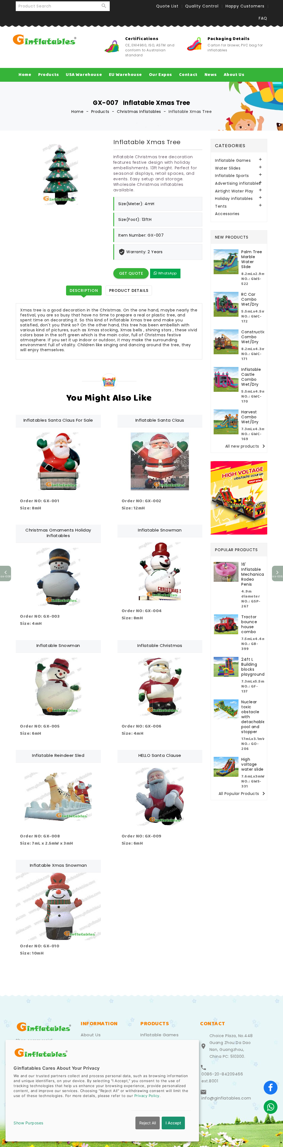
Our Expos (160, 75)
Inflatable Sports (232, 175)
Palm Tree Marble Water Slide (251, 259)
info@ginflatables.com (226, 1098)
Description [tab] (84, 290)
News (211, 75)
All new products (246, 446)
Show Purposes (28, 1122)
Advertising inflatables (238, 183)
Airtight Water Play (234, 191)
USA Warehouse (84, 75)
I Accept (173, 1122)
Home (25, 75)
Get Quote (131, 273)
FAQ (263, 18)
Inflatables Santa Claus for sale (58, 420)
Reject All (147, 1122)
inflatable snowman (58, 645)
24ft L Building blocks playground (252, 667)
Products (48, 75)
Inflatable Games (233, 160)
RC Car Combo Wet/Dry (250, 299)
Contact (188, 75)
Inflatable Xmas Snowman (58, 865)
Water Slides (227, 168)
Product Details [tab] (128, 290)
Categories (230, 145)
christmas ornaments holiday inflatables (58, 532)
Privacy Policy (146, 1095)
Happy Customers (245, 6)
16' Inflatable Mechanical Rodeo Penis (253, 574)
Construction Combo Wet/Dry (254, 337)
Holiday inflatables (234, 198)
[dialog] (102, 1090)
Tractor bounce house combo (249, 624)
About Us (234, 75)
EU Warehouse (125, 75)
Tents (221, 206)
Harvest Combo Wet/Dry (250, 417)
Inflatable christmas (159, 645)
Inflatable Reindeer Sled (58, 755)
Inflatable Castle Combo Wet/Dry (251, 377)
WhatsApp (167, 273)
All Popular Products (243, 794)
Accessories (227, 213)
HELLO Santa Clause (159, 755)
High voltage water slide (252, 764)
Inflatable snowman (160, 530)
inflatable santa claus (159, 420)
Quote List (167, 6)
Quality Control (202, 6)
